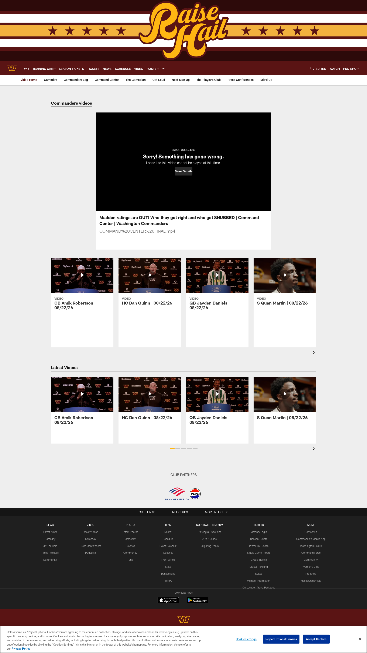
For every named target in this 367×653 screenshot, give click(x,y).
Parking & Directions (209, 531)
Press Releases (50, 552)
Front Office (168, 559)
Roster (168, 531)
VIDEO (90, 524)
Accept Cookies (316, 639)
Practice (130, 545)
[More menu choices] (163, 68)
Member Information (258, 580)
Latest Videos (90, 531)
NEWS (50, 524)
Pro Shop (310, 573)
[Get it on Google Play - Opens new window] (197, 602)
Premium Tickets (258, 545)
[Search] (312, 68)
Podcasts (90, 552)
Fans (130, 559)
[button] (183, 171)
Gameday (50, 538)
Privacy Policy (21, 648)
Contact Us (311, 531)
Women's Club (310, 566)
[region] (183, 639)
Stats (168, 566)
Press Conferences (90, 545)
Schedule (168, 538)
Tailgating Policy (209, 545)
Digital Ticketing (259, 566)
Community (50, 559)
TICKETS (259, 524)
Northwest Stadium (209, 524)
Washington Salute (311, 545)
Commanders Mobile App (311, 538)
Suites (258, 573)
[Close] (360, 639)
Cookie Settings (246, 639)
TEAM (168, 524)
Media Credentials (311, 580)
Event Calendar (168, 545)
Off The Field (50, 545)
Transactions (168, 573)
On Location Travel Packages (259, 587)
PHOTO (130, 524)
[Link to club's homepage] (12, 68)
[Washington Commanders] (183, 620)
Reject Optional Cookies (281, 639)
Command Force (310, 552)
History (168, 580)
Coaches (168, 552)
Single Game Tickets (258, 552)
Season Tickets (258, 538)
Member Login (259, 531)
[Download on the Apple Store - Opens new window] (168, 600)
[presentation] (314, 353)
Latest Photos (130, 531)
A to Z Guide (209, 538)
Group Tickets (259, 559)
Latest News (50, 531)
